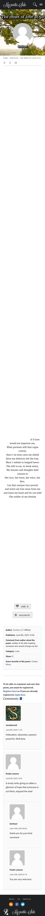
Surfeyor (14, 58)
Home (5, 58)
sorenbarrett (11, 725)
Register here (10, 691)
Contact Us (27, 899)
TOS (19, 899)
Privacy (11, 899)
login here (20, 695)
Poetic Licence (12, 774)
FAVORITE (24, 615)
